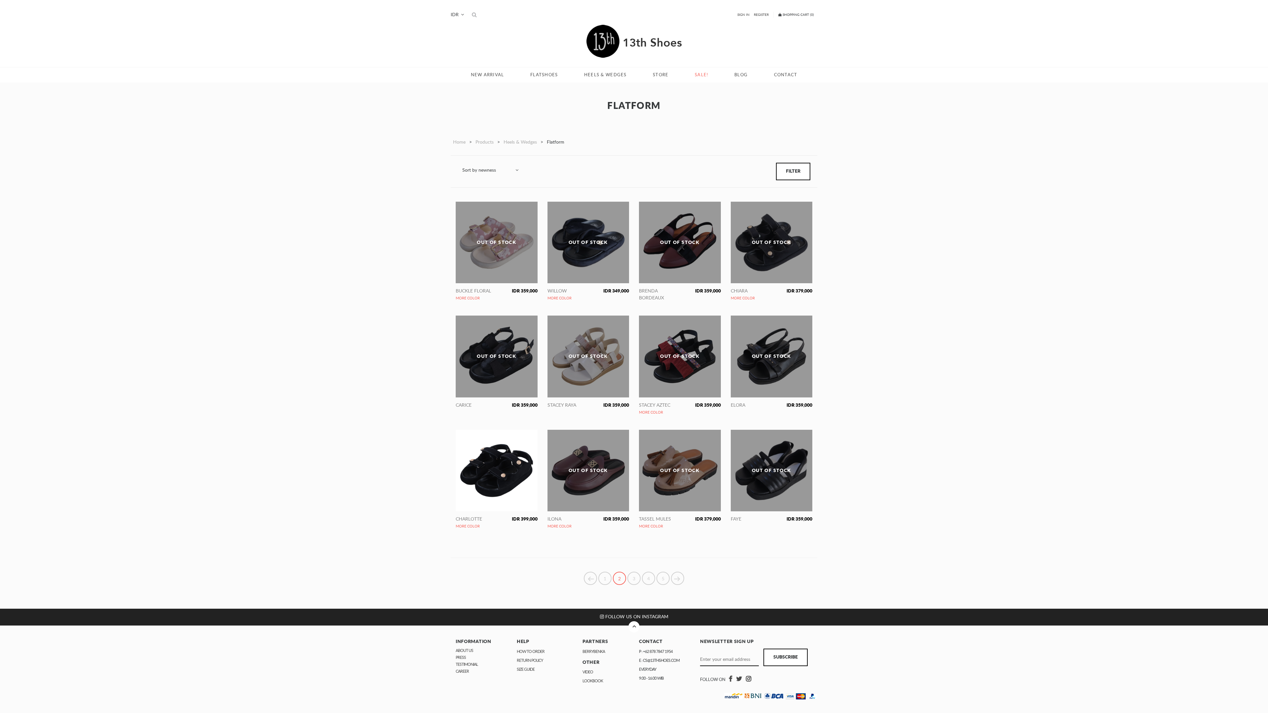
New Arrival (487, 75)
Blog (741, 75)
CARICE (464, 405)
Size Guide (526, 669)
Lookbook (592, 681)
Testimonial (467, 664)
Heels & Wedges (605, 75)
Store (660, 75)
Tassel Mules (655, 519)
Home (459, 142)
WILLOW (557, 291)
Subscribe (785, 657)
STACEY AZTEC (654, 405)
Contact (785, 75)
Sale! (701, 75)
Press (461, 658)
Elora (738, 405)
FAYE (736, 519)
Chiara (739, 291)
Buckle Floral (473, 291)
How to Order (531, 652)
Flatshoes (544, 75)
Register (761, 15)
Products (485, 142)
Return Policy (530, 660)
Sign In (743, 15)
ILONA (554, 519)
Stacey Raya (561, 405)
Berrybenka (593, 652)
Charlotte (469, 519)
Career (462, 671)
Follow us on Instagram (636, 617)
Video (587, 672)
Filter (793, 171)
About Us (464, 651)
